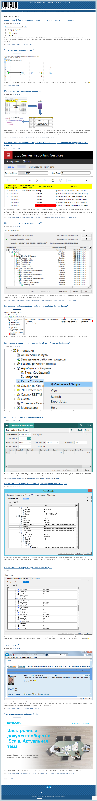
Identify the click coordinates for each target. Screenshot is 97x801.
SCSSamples (25, 44)
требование (51, 478)
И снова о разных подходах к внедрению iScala (24, 417)
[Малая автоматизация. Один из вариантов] (29, 128)
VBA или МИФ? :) (11, 645)
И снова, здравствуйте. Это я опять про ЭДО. (23, 223)
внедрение (34, 478)
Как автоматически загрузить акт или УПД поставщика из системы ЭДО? (35, 484)
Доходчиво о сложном (32, 11)
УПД (56, 478)
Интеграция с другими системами (27, 217)
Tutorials (30, 44)
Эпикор (72, 773)
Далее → (13, 778)
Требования (22, 478)
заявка (42, 478)
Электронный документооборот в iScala (21, 714)
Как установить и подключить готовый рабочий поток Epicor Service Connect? (37, 343)
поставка (46, 478)
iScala (29, 478)
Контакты (68, 11)
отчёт (74, 217)
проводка (55, 137)
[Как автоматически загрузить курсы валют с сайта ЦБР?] (48, 635)
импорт (50, 137)
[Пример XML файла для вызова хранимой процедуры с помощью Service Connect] (15, 36)
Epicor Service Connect (13, 44)
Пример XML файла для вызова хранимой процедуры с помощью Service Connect (39, 20)
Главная (4, 11)
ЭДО (75, 300)
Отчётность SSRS (39, 217)
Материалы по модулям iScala (57, 11)
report (48, 217)
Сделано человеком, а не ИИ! (49, 792)
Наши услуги (11, 11)
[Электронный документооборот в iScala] (48, 768)
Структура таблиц (44, 11)
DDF (55, 300)
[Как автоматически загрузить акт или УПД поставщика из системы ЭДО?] (48, 556)
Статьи (17, 11)
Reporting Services (29, 137)
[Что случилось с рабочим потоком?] (29, 80)
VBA (31, 708)
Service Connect (37, 137)
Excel (23, 137)
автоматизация (45, 137)
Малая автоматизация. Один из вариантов (22, 91)
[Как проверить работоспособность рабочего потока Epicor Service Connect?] (48, 334)
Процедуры (23, 11)
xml (66, 217)
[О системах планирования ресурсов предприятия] (10, 8)
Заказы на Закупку (23, 773)
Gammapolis (39, 798)
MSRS (44, 773)
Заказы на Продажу (32, 773)
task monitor (61, 217)
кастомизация (35, 708)
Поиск (74, 11)
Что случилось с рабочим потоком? (19, 50)
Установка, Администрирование (42, 300)
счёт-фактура (62, 773)
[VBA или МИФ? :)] (48, 700)
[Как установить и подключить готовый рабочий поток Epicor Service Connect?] (48, 409)
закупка (38, 478)
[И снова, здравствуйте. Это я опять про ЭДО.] (48, 293)
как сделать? (70, 217)
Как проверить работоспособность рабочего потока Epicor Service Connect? (36, 306)
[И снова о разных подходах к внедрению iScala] (48, 471)
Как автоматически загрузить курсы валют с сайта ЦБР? (28, 568)
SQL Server (69, 300)
